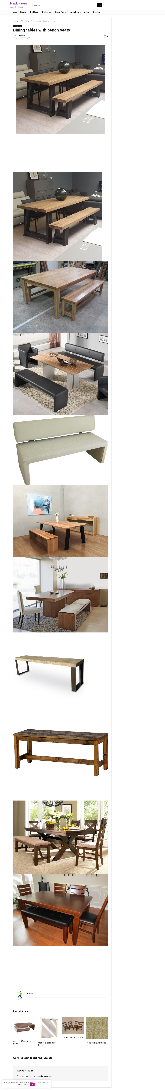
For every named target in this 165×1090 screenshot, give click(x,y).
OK (32, 1085)
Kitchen (23, 12)
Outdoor (97, 12)
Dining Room (60, 12)
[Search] (99, 5)
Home (14, 12)
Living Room (75, 12)
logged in (31, 1076)
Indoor (87, 12)
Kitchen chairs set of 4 (72, 1037)
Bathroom (46, 12)
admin (22, 36)
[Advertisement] (33, 154)
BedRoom (34, 12)
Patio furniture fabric (96, 1043)
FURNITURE (24, 21)
